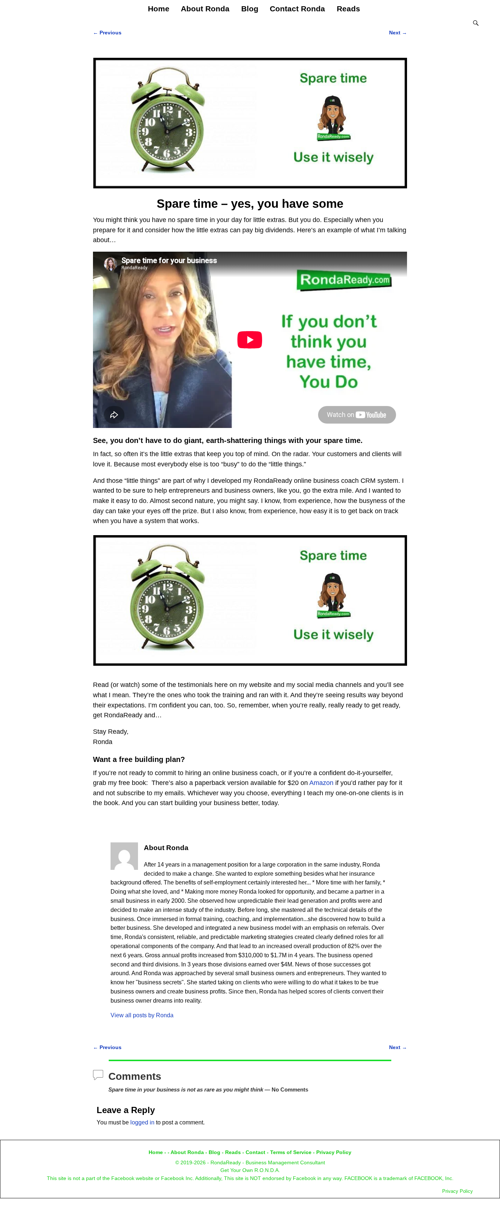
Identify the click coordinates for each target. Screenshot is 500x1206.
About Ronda (205, 8)
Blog (249, 8)
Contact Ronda (297, 8)
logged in (142, 1122)
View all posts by (142, 1015)
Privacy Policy (333, 1152)
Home (158, 8)
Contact (255, 1152)
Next (398, 32)
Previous (107, 32)
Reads (348, 8)
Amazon (321, 782)
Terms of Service (290, 1152)
